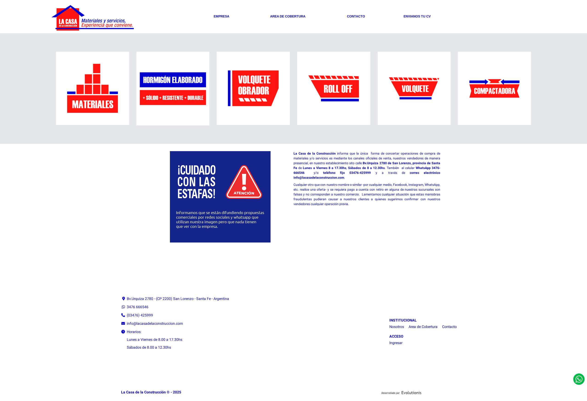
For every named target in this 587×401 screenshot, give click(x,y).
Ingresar (395, 343)
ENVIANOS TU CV (417, 16)
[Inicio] (121, 18)
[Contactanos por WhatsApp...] (579, 379)
